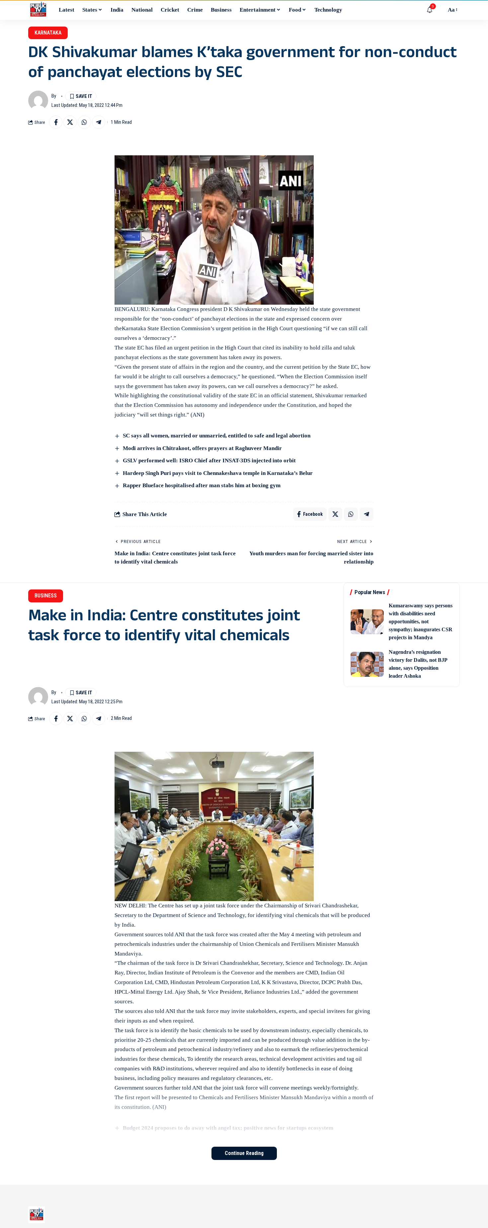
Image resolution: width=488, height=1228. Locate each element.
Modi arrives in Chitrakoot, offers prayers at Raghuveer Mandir (202, 448)
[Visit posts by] (38, 101)
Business (46, 595)
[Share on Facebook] (55, 122)
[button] (439, 10)
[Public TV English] (38, 10)
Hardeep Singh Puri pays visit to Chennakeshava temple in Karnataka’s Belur (218, 473)
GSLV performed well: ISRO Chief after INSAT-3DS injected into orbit (209, 460)
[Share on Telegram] (98, 122)
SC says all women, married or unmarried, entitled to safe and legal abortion (216, 435)
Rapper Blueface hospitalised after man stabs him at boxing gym (202, 485)
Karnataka (48, 33)
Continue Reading (244, 1153)
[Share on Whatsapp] (84, 122)
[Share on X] (70, 122)
